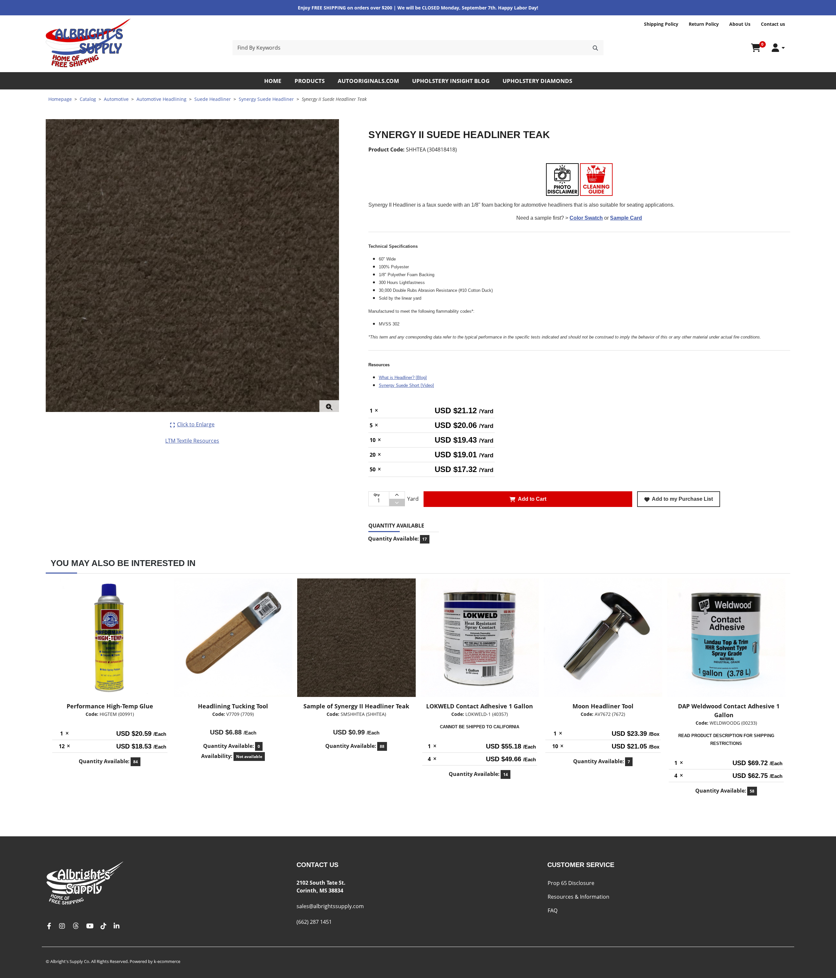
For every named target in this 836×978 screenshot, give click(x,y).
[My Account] (778, 48)
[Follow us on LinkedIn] (116, 926)
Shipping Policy (661, 24)
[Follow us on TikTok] (103, 926)
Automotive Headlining (161, 99)
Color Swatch (586, 218)
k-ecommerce (167, 961)
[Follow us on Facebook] (49, 926)
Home (272, 81)
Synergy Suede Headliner (266, 99)
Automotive (116, 99)
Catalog (88, 99)
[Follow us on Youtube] (90, 926)
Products (310, 81)
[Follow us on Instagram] (62, 926)
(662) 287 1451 (314, 921)
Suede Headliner (212, 99)
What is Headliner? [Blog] (403, 377)
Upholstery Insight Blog (451, 81)
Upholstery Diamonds (537, 81)
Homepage (60, 99)
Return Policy (704, 24)
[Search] (595, 47)
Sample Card (626, 218)
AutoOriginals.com (368, 81)
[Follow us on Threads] (76, 926)
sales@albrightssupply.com (330, 906)
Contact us (773, 24)
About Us (739, 24)
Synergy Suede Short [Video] (406, 385)
